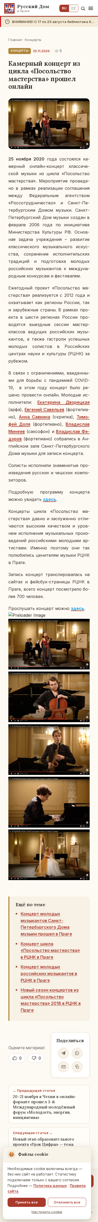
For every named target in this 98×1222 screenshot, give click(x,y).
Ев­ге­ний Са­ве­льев (44, 409)
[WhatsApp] (77, 1053)
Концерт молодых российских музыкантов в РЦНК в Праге (49, 973)
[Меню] (91, 8)
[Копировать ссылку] (77, 1066)
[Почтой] (63, 1066)
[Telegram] (63, 1053)
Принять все (26, 1202)
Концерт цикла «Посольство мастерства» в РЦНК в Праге (50, 950)
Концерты (33, 40)
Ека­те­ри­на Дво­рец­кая (63, 402)
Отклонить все (67, 1202)
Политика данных (50, 1186)
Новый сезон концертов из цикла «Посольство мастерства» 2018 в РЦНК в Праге (51, 1000)
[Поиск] (82, 8)
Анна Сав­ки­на (34, 416)
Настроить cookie (47, 1212)
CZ (73, 8)
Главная (15, 40)
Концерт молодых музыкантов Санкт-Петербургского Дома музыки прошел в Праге (46, 923)
